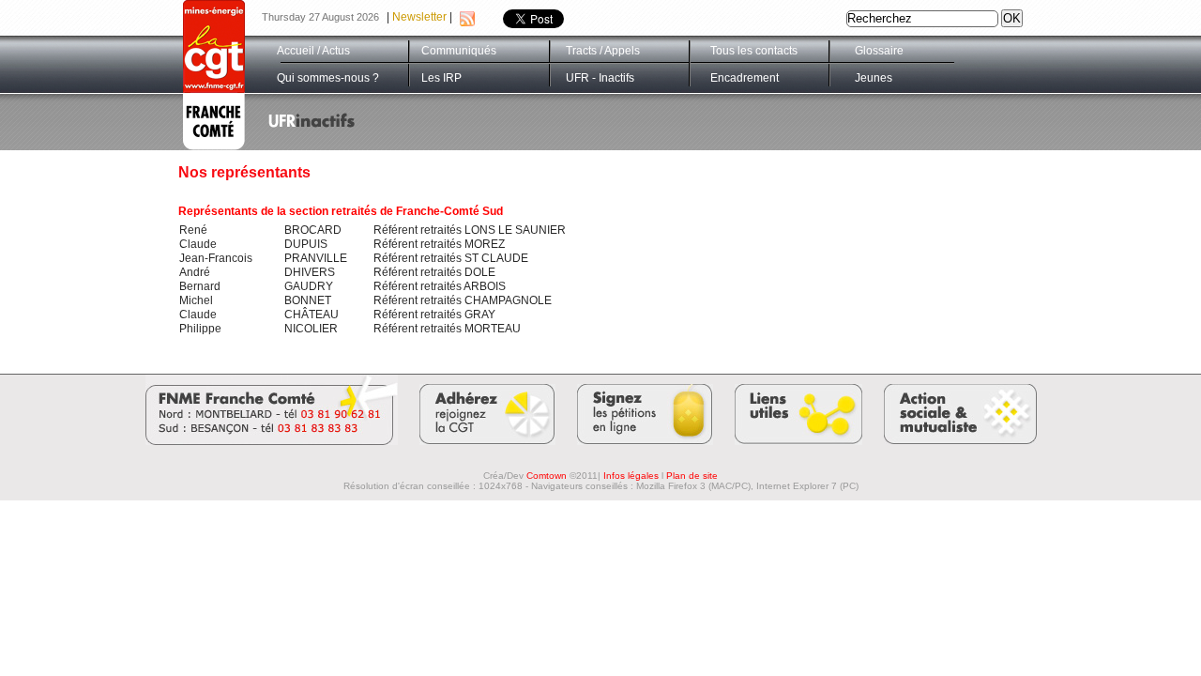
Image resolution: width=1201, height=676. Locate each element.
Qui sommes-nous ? (328, 77)
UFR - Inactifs (600, 77)
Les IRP (441, 77)
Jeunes (873, 77)
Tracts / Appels (603, 50)
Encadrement (744, 77)
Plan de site (692, 475)
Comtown (546, 475)
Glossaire (879, 50)
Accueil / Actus (313, 50)
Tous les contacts (754, 50)
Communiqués (458, 50)
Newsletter (419, 16)
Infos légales (631, 475)
